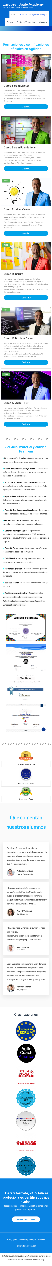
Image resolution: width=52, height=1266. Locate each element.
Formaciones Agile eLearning (32, 14)
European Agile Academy (23, 4)
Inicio (13, 14)
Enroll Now (26, 298)
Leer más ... (26, 107)
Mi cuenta (43, 22)
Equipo (10, 22)
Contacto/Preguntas (26, 22)
